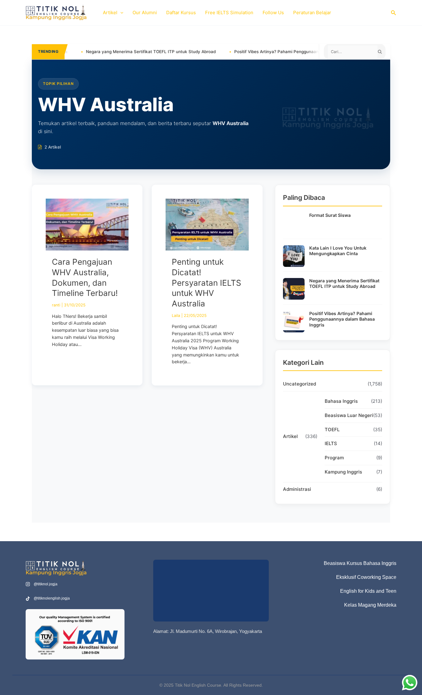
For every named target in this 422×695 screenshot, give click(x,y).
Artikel (110, 12)
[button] (120, 12)
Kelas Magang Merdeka (370, 605)
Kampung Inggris (343, 472)
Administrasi (297, 489)
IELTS (331, 443)
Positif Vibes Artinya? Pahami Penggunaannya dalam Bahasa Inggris (274, 51)
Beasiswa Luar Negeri (349, 415)
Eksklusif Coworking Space (366, 577)
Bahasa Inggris (341, 401)
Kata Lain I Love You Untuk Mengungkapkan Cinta (337, 250)
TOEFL (332, 429)
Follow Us (273, 12)
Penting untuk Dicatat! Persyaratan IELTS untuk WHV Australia (206, 282)
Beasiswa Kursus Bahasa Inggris (360, 563)
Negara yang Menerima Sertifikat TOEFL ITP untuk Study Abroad (123, 51)
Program (334, 458)
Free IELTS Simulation (229, 12)
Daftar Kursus (181, 12)
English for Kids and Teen (368, 591)
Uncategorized (299, 384)
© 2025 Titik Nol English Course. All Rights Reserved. (211, 685)
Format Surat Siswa (330, 215)
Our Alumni (145, 12)
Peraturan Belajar (312, 12)
